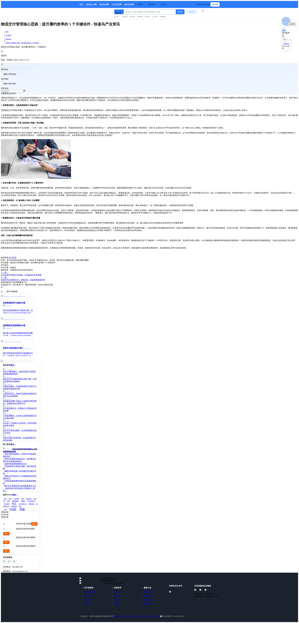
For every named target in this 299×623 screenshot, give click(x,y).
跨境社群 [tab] (5, 517)
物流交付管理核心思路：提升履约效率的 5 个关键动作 (22, 43)
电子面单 (6, 504)
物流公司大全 (149, 592)
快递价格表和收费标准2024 (15, 464)
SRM (22, 499)
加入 (34, 524)
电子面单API (23, 504)
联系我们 (87, 604)
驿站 (20, 506)
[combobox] (126, 11)
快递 (22, 509)
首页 (81, 4)
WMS (13, 509)
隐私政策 (117, 604)
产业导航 (115, 4)
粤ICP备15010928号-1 (121, 616)
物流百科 (147, 604)
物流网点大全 (149, 596)
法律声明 (117, 600)
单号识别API (31, 501)
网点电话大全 (149, 600)
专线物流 (15, 501)
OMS (10, 499)
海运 (5, 499)
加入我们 (87, 600)
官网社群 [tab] (5, 512)
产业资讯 (8, 35)
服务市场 (128, 4)
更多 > (13, 365)
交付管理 (12, 258)
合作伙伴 (117, 592)
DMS (23, 501)
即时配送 (14, 506)
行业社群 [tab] (5, 515)
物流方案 (103, 4)
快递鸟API (90, 4)
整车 (8, 501)
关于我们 (87, 596)
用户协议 (117, 596)
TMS (5, 509)
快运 (14, 503)
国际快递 (31, 504)
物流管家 (29, 499)
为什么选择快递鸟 (90, 592)
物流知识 (8, 39)
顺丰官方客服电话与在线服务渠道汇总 (20, 486)
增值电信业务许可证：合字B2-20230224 (144, 616)
